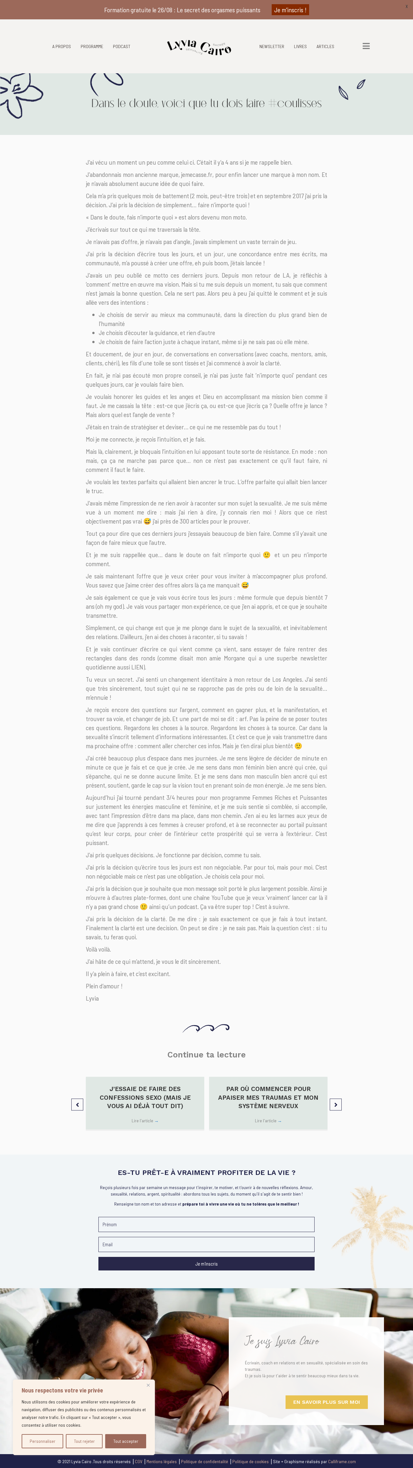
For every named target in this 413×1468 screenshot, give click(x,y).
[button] (77, 1104)
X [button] (407, 6)
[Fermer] (148, 1385)
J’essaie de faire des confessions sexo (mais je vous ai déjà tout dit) (145, 1097)
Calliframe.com (342, 1461)
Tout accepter (125, 1441)
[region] (84, 1417)
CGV (138, 1461)
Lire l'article (145, 1120)
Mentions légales (161, 1461)
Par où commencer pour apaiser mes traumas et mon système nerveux (268, 1097)
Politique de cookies (250, 1461)
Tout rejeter (84, 1441)
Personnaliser (42, 1441)
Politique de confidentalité (204, 1461)
